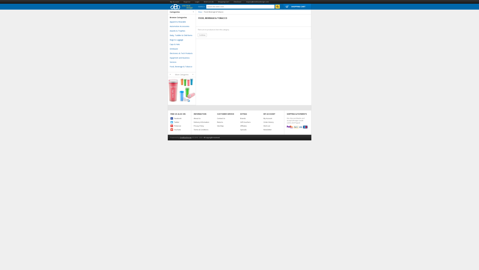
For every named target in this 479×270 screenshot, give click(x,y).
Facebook (177, 118)
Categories (175, 12)
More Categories (182, 74)
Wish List (266, 126)
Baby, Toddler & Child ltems (181, 35)
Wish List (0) (208, 2)
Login (197, 2)
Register (187, 2)
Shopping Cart (223, 2)
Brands (243, 118)
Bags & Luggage (176, 40)
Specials (243, 129)
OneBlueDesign (186, 137)
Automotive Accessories (179, 26)
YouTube (177, 129)
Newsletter (267, 129)
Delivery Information (201, 122)
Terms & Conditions (201, 129)
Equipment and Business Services (180, 60)
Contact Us (221, 118)
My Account (174, 2)
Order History (268, 122)
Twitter (176, 122)
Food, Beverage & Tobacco (213, 12)
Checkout (237, 2)
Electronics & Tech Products (181, 53)
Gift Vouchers (245, 122)
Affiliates (243, 126)
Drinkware (174, 49)
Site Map (220, 126)
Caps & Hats (175, 44)
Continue (202, 35)
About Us (197, 118)
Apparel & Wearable (178, 22)
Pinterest (177, 126)
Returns (220, 122)
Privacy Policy (199, 126)
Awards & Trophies (177, 31)
